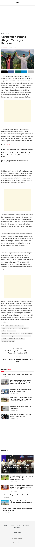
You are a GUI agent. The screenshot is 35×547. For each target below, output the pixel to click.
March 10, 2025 (14, 393)
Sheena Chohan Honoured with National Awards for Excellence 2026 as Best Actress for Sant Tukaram (21, 487)
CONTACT (12, 525)
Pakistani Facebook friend (16, 338)
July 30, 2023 (13, 47)
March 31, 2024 (14, 410)
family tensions (23, 328)
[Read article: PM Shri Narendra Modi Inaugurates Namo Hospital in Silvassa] (5, 391)
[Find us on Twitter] (14, 542)
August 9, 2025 (6, 512)
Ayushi (5, 47)
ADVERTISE (26, 525)
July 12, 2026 (6, 376)
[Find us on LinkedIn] (20, 542)
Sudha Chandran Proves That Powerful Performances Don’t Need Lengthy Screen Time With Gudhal (21, 477)
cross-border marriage (16, 325)
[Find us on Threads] (18, 542)
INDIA (7, 33)
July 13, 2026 (14, 481)
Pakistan (4, 338)
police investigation (8, 341)
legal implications (26, 333)
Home (2, 33)
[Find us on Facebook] (11, 542)
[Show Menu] (2, 2)
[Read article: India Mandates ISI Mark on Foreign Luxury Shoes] (5, 408)
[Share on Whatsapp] (18, 71)
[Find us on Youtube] (16, 542)
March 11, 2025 (14, 385)
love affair (20, 336)
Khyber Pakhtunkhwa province (10, 333)
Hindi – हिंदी (17, 527)
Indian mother (11, 331)
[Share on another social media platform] (31, 71)
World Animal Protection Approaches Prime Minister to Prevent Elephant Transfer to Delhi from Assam (21, 399)
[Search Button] (33, 2)
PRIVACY (19, 525)
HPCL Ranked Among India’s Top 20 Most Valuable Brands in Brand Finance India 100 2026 (16, 467)
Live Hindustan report (8, 336)
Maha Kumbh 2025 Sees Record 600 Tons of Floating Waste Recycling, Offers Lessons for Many (15, 155)
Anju (6, 325)
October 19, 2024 (15, 403)
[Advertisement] (17, 18)
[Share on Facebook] (11, 71)
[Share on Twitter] (4, 71)
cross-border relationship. (9, 328)
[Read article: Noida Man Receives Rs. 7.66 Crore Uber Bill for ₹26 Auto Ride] (5, 416)
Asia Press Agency (18, 538)
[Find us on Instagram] (22, 542)
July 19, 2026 (6, 471)
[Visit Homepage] (17, 2)
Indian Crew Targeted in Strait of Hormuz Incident (17, 149)
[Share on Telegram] (24, 71)
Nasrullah (27, 336)
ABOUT (6, 525)
